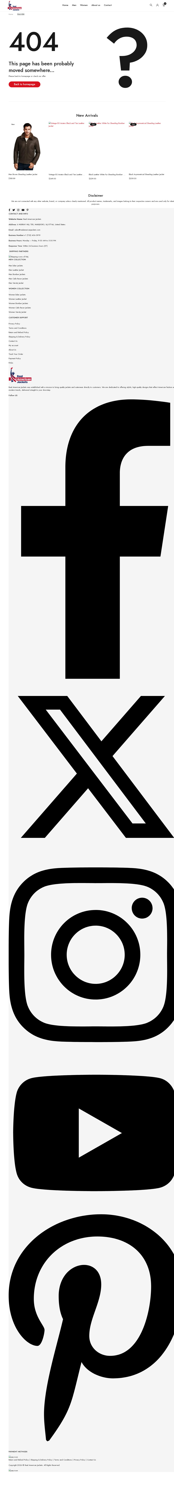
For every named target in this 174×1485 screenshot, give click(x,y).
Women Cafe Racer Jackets (20, 307)
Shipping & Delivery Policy (19, 336)
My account (13, 345)
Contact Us (13, 341)
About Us (12, 349)
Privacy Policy (14, 323)
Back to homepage (24, 84)
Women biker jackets (17, 294)
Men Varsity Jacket (16, 283)
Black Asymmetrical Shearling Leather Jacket (146, 174)
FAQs (11, 362)
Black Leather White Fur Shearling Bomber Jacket (107, 174)
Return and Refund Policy (19, 332)
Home (11, 14)
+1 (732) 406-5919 (32, 235)
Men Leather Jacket (16, 270)
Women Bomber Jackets (18, 303)
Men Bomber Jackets (17, 274)
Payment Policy (15, 358)
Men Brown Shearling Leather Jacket (23, 174)
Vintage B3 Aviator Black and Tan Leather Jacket (67, 174)
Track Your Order (16, 354)
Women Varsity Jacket (17, 312)
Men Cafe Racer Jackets (18, 278)
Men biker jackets (16, 265)
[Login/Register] (157, 5)
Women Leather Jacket (17, 299)
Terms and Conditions (17, 328)
